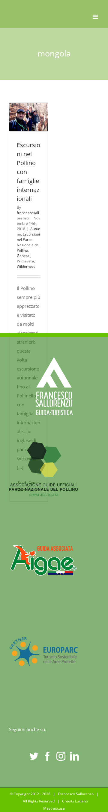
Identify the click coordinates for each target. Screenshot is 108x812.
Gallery (29, 126)
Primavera (25, 261)
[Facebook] (47, 756)
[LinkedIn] (74, 756)
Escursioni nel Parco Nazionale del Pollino (28, 242)
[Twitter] (33, 756)
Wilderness (26, 266)
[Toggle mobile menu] (96, 17)
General (23, 255)
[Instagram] (60, 756)
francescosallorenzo (28, 215)
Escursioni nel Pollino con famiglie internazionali (27, 108)
